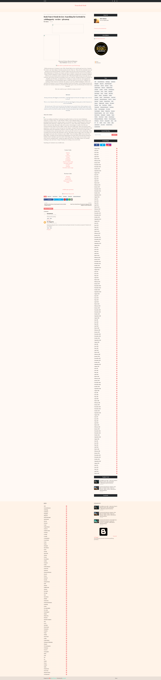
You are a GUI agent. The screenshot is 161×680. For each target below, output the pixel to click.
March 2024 (106, 207)
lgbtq (113, 122)
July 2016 (106, 392)
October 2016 (106, 386)
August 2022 (106, 245)
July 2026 (106, 150)
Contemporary (111, 89)
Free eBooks (105, 95)
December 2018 (106, 334)
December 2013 (106, 455)
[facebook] (112, 1)
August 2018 (106, 342)
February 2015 (106, 426)
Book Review (55, 196)
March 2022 (106, 255)
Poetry (96, 109)
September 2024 (106, 195)
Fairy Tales (111, 93)
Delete (51, 218)
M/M (112, 101)
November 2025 (106, 166)
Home (45, 1)
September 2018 (106, 340)
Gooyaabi (64, 678)
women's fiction (109, 124)
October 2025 (106, 168)
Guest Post (113, 97)
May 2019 (106, 324)
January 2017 (106, 380)
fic (97, 122)
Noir (100, 105)
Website (68, 153)
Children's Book (109, 87)
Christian (96, 89)
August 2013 (106, 463)
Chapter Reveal (97, 87)
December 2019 (106, 310)
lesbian (108, 122)
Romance (113, 111)
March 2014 (106, 449)
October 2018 (106, 338)
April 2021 (106, 277)
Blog (68, 154)
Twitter (68, 157)
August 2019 (106, 318)
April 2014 (106, 447)
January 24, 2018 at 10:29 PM (52, 223)
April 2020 (106, 301)
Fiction (60, 196)
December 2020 (106, 285)
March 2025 (106, 182)
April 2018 (106, 350)
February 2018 (106, 354)
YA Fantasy (97, 120)
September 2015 (106, 412)
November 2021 (106, 263)
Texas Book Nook (80, 5)
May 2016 (106, 396)
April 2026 (106, 156)
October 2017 (106, 362)
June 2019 (106, 322)
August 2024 (106, 197)
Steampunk (55, 629)
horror (105, 122)
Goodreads (68, 160)
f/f (95, 122)
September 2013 (106, 461)
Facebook (68, 156)
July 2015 (106, 416)
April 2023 (106, 229)
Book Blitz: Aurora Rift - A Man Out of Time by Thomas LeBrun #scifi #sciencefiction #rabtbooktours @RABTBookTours (108, 481)
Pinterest (68, 166)
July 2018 (106, 344)
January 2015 (106, 429)
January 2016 (106, 404)
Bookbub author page (68, 167)
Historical (70, 196)
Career (111, 85)
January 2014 (106, 453)
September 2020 (106, 291)
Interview (96, 101)
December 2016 (106, 382)
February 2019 (106, 330)
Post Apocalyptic (102, 109)
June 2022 (106, 249)
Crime (102, 91)
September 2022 (106, 243)
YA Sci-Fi (101, 120)
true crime (103, 124)
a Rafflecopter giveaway (67, 189)
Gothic (101, 97)
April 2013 (106, 471)
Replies (49, 220)
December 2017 (106, 358)
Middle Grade (101, 103)
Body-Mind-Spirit (108, 83)
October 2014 (106, 435)
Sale (104, 113)
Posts (97, 61)
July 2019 (106, 320)
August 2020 (106, 293)
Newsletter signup (68, 163)
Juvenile (101, 101)
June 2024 (106, 201)
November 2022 (106, 239)
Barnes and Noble (68, 181)
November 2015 (106, 408)
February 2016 (106, 402)
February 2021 (106, 281)
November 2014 (106, 433)
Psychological (97, 111)
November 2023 (106, 215)
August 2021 (106, 269)
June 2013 (106, 467)
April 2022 (106, 253)
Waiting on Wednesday (99, 118)
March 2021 (106, 279)
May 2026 (106, 154)
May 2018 (106, 348)
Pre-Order (108, 109)
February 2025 (106, 184)
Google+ (68, 164)
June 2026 (106, 152)
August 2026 (106, 148)
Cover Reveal (97, 91)
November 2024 (106, 190)
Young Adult (107, 120)
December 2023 (106, 213)
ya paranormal (97, 126)
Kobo (68, 182)
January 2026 (106, 162)
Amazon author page (68, 161)
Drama (106, 91)
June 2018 (106, 346)
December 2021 (106, 261)
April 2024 (106, 205)
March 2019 (106, 328)
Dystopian (110, 91)
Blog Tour (49, 196)
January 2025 (106, 186)
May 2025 (106, 178)
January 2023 (106, 235)
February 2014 (106, 451)
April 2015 (106, 422)
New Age (96, 105)
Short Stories (55, 627)
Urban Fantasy (111, 116)
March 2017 (106, 376)
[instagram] (116, 1)
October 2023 (106, 217)
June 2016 (106, 394)
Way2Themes (53, 678)
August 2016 (106, 390)
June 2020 (106, 297)
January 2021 (106, 283)
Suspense (55, 630)
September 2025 (106, 170)
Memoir (96, 103)
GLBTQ (110, 95)
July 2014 (106, 441)
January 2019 (106, 332)
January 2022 (106, 259)
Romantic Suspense (98, 113)
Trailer (106, 116)
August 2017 (106, 366)
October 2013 (106, 459)
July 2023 (106, 223)
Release (102, 111)
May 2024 (106, 203)
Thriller (96, 116)
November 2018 (106, 336)
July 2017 (106, 368)
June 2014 (106, 443)
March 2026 (106, 158)
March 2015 (106, 424)
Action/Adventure (101, 81)
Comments (98, 62)
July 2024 (106, 199)
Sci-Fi (107, 113)
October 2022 (106, 241)
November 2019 (106, 312)
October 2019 (106, 314)
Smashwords (68, 179)
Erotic (102, 93)
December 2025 (106, 164)
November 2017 (106, 360)
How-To (109, 99)
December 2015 (106, 406)
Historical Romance (50, 14)
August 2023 (106, 221)
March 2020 (106, 303)
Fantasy (96, 95)
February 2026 (106, 160)
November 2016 (106, 384)
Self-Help (111, 113)
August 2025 (106, 172)
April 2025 (106, 180)
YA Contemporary (112, 118)
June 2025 (106, 176)
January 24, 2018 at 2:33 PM (51, 214)
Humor (114, 99)
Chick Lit (103, 87)
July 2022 (106, 247)
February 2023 (106, 233)
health (101, 122)
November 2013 (106, 457)
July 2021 (106, 271)
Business (106, 85)
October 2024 (106, 193)
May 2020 (106, 299)
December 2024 (106, 188)
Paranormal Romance (104, 107)
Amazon (68, 176)
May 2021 (106, 275)
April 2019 (106, 326)
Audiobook (113, 81)
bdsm (112, 120)
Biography (96, 83)
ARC (95, 81)
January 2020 (106, 307)
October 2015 (106, 410)
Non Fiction (104, 105)
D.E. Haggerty (50, 221)
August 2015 (106, 414)
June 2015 (106, 418)
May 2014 (106, 445)
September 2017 (106, 364)
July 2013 (106, 465)
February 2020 (106, 305)
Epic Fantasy (97, 93)
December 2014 (106, 431)
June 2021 (106, 273)
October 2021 (106, 265)
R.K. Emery (46, 21)
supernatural (97, 124)
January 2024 (106, 211)
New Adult (112, 103)
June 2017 (106, 370)
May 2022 (106, 251)
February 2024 (106, 209)
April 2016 (106, 398)
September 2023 (106, 219)
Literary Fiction (107, 101)
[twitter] (114, 1)
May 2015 (106, 420)
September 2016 (106, 388)
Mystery (106, 103)
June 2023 (106, 225)
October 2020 (106, 289)
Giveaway (65, 196)
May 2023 (106, 227)
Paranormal (97, 107)
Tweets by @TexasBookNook (100, 28)
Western (105, 118)
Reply (48, 218)
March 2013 (106, 473)
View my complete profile (104, 20)
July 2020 (106, 295)
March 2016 (106, 400)
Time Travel (101, 116)
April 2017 (106, 374)
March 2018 (106, 352)
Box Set (102, 85)
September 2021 (106, 267)
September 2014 (106, 437)
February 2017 (106, 378)
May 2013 (106, 469)
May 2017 (106, 372)
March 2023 (106, 231)
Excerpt (106, 93)
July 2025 (106, 174)
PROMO (109, 105)
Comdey (101, 89)
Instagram (68, 158)
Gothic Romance (107, 97)
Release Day (107, 111)
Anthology (108, 81)
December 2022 (106, 237)
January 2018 (106, 356)
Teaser (55, 632)
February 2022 (106, 257)
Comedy (105, 89)
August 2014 (106, 439)
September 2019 (106, 316)
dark (115, 120)
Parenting (111, 107)
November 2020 (106, 287)
